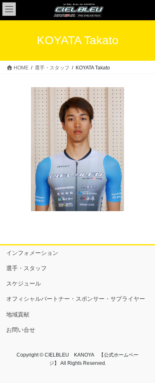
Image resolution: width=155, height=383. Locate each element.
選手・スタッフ (26, 268)
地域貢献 (17, 314)
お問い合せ (20, 329)
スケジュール (23, 283)
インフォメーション (32, 253)
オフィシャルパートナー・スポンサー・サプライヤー (75, 298)
